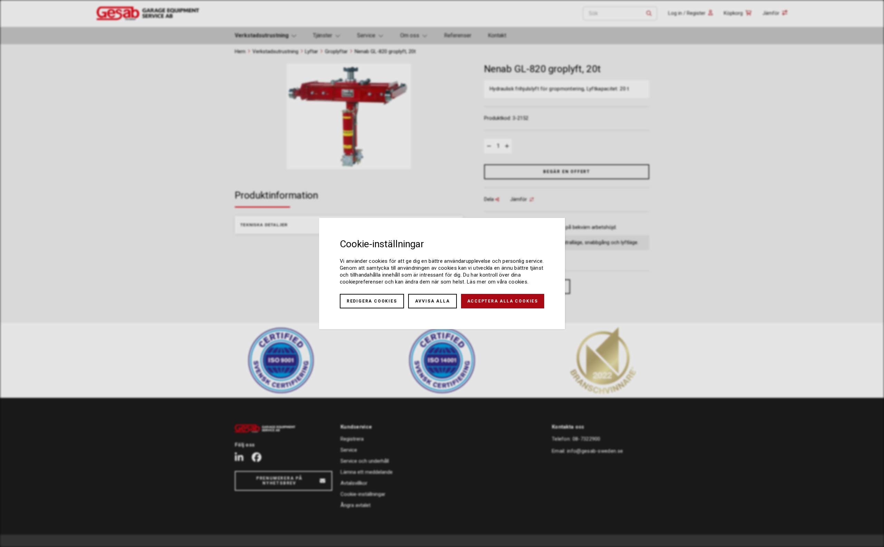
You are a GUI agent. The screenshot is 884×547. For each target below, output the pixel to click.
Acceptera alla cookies (502, 301)
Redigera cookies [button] (372, 301)
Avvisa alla (432, 301)
